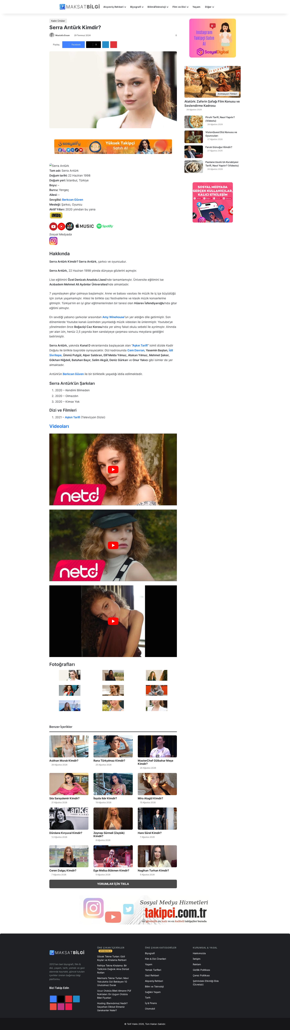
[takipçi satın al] (113, 146)
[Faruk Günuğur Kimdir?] (193, 151)
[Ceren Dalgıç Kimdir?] (68, 856)
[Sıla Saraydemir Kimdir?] (68, 784)
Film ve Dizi (179, 6)
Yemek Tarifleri (153, 969)
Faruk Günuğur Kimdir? (218, 147)
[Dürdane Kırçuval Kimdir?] (68, 819)
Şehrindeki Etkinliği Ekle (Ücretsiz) (206, 982)
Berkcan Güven (72, 199)
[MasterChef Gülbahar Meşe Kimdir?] (157, 746)
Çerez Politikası (201, 975)
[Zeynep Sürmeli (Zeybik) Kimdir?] (113, 819)
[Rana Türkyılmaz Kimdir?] (113, 746)
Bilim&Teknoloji (157, 6)
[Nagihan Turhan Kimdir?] (157, 856)
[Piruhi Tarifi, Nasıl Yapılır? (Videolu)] (193, 122)
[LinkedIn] (105, 44)
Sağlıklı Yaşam (153, 992)
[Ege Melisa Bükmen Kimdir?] (113, 856)
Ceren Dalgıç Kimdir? (62, 870)
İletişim (196, 958)
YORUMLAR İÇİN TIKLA (113, 884)
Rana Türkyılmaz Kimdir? (109, 760)
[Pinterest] (113, 44)
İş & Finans (151, 1003)
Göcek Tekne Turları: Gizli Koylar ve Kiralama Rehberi (111, 958)
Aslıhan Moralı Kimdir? (63, 760)
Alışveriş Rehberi (113, 6)
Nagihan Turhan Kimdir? (153, 870)
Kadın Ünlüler (58, 20)
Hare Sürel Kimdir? (150, 833)
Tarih (147, 997)
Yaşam (196, 6)
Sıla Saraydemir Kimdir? (64, 798)
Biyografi (135, 6)
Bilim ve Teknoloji (154, 986)
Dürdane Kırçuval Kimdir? (65, 833)
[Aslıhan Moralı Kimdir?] (68, 746)
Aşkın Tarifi (140, 345)
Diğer (208, 6)
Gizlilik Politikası (201, 969)
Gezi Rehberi (152, 975)
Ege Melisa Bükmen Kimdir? (111, 870)
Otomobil (150, 1008)
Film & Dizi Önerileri (155, 958)
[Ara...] (219, 7)
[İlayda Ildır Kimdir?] (113, 784)
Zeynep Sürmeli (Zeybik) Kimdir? (109, 834)
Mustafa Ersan (62, 35)
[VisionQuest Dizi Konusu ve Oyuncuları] (193, 137)
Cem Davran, (136, 350)
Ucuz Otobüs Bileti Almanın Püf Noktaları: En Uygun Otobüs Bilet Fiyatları (114, 994)
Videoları (59, 426)
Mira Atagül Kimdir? (150, 798)
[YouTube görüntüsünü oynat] (113, 469)
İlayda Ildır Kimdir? (105, 798)
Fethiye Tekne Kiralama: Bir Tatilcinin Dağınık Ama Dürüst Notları (113, 969)
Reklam (197, 964)
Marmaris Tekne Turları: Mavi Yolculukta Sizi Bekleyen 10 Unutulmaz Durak (113, 982)
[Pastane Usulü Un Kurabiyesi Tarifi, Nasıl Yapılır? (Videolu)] (193, 166)
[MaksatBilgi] (80, 6)
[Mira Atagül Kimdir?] (157, 784)
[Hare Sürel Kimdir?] (157, 819)
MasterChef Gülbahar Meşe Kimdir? (155, 762)
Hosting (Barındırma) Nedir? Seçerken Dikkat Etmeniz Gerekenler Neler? (112, 1007)
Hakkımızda (199, 953)
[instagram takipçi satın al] (145, 910)
